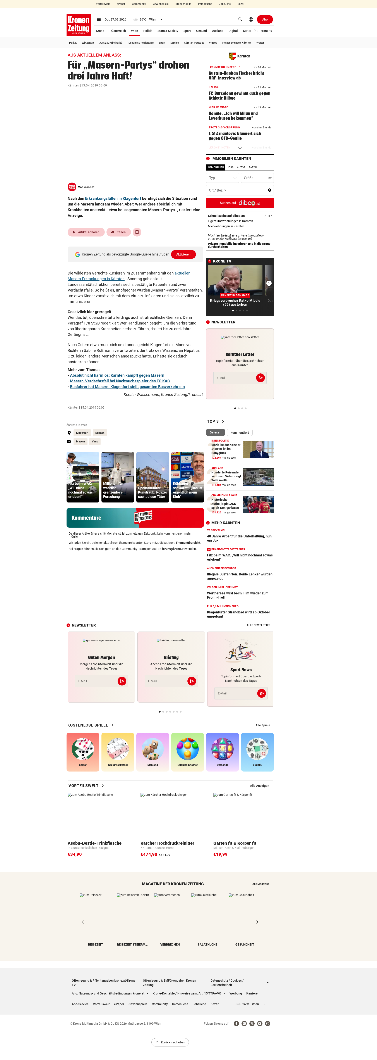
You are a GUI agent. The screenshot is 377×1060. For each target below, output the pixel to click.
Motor (247, 31)
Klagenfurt (82, 432)
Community (139, 3)
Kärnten (73, 85)
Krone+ (101, 31)
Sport (187, 31)
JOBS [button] (230, 167)
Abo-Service (80, 1004)
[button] (255, 31)
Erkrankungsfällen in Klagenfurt (113, 198)
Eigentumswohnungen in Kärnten (240, 221)
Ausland (217, 31)
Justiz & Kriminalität (111, 42)
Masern (80, 441)
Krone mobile (183, 3)
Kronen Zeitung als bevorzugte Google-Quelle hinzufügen (136, 254)
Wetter (260, 42)
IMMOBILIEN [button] (216, 167)
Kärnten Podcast (194, 42)
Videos (213, 42)
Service (174, 42)
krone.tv (266, 31)
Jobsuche (225, 3)
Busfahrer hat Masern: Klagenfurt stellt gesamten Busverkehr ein (127, 386)
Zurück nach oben (170, 1042)
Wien (134, 31)
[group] (83, 477)
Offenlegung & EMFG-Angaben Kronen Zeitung (169, 983)
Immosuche (205, 3)
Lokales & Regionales (141, 42)
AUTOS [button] (241, 167)
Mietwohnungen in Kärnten (240, 226)
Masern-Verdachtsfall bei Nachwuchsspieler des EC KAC (120, 381)
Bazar (241, 3)
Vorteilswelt (103, 3)
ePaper (121, 3)
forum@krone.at (173, 549)
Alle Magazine (260, 884)
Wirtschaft (88, 42)
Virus (95, 441)
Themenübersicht (188, 542)
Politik (147, 31)
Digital (233, 31)
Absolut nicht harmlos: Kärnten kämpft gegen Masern (117, 375)
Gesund (201, 31)
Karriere (252, 993)
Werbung (236, 993)
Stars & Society (168, 31)
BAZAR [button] (253, 167)
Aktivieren (183, 254)
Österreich (118, 31)
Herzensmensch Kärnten (236, 42)
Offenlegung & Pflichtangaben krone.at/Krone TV (103, 983)
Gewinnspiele (160, 3)
